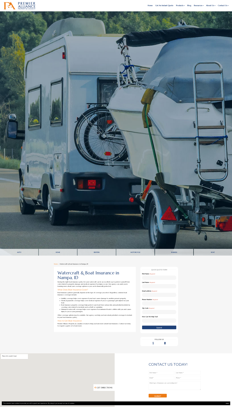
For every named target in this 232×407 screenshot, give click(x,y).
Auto (19, 252)
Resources (198, 5)
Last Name (148, 282)
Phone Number (150, 299)
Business (174, 252)
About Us (210, 5)
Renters (97, 252)
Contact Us (222, 5)
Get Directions (104, 387)
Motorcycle (135, 252)
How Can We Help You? (150, 317)
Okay (227, 403)
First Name (148, 274)
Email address (149, 291)
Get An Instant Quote (164, 5)
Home (150, 5)
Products (179, 5)
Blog (189, 5)
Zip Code (148, 308)
